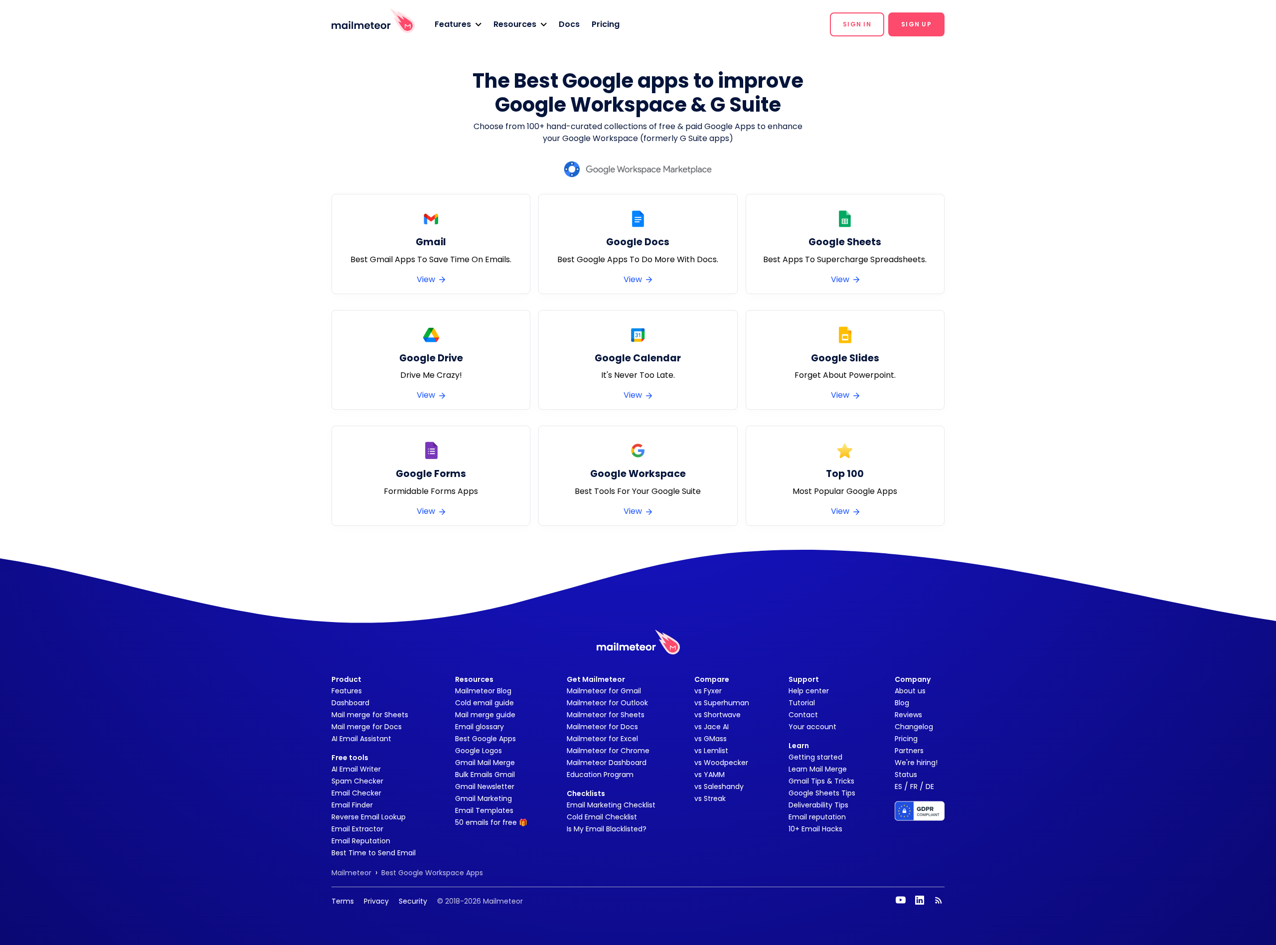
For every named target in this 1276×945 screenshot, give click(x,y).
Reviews (908, 715)
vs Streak (710, 798)
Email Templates (484, 810)
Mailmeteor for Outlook (607, 703)
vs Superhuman (721, 703)
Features (346, 691)
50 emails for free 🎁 (491, 822)
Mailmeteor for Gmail (604, 691)
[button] (458, 24)
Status (906, 775)
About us (910, 691)
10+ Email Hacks (815, 829)
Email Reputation (360, 841)
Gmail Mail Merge (485, 763)
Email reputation (817, 817)
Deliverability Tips (818, 805)
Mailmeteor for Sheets (605, 715)
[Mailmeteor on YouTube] (901, 900)
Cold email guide (484, 703)
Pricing (606, 24)
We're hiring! (916, 763)
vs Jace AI (711, 727)
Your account (812, 727)
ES (898, 786)
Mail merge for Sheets (369, 715)
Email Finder (352, 805)
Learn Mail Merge (818, 769)
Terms (342, 901)
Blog (902, 703)
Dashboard (350, 703)
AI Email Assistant (361, 739)
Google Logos (478, 751)
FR (914, 786)
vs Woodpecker (721, 763)
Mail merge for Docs (366, 727)
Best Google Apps (485, 739)
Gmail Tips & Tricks (821, 781)
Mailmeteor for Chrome (608, 751)
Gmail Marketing (483, 798)
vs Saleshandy (719, 786)
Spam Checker (357, 781)
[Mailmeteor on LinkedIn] (920, 900)
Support (804, 679)
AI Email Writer (356, 769)
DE (930, 786)
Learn (799, 746)
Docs (569, 24)
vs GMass (710, 739)
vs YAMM (709, 775)
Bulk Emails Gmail (485, 775)
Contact (803, 715)
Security (413, 901)
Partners (909, 751)
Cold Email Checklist (602, 817)
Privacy (376, 901)
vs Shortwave (717, 715)
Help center (809, 691)
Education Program (600, 775)
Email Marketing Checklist (611, 805)
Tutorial (802, 703)
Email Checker (356, 793)
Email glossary (479, 727)
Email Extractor (357, 829)
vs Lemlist (711, 751)
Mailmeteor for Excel (602, 739)
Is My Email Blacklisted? (606, 829)
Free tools (349, 758)
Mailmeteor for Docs (602, 727)
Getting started (815, 757)
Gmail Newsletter (484, 786)
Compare (711, 679)
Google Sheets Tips (822, 793)
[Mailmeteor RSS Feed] (939, 900)
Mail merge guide (485, 715)
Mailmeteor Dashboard (606, 763)
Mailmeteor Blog (483, 691)
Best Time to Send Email (373, 853)
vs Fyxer (708, 691)
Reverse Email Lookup (368, 817)
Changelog (914, 727)
